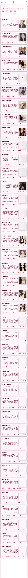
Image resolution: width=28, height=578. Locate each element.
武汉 (7, 11)
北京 (15, 8)
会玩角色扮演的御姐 (6, 290)
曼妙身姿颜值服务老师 (7, 46)
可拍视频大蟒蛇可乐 (6, 236)
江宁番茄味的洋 (5, 155)
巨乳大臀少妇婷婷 (6, 114)
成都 (19, 8)
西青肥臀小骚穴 (5, 479)
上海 (11, 8)
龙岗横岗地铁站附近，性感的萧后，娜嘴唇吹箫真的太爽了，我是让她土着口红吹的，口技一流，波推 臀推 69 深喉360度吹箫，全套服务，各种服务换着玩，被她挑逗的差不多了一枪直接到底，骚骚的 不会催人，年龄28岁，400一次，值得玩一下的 (10, 37)
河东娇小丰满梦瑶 (6, 249)
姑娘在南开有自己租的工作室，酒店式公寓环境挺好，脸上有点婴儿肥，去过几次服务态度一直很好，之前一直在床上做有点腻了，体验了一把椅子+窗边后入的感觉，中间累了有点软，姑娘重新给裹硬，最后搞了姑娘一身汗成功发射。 (10, 145)
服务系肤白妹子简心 (6, 33)
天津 (23, 8)
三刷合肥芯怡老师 (6, 168)
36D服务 (4, 533)
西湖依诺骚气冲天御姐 (7, 87)
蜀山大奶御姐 (5, 357)
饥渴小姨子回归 (5, 398)
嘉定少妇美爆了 (5, 519)
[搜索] (5, 2)
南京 (11, 11)
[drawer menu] (2, 2)
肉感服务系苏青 (5, 141)
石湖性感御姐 (5, 263)
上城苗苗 (4, 182)
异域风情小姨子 (5, 317)
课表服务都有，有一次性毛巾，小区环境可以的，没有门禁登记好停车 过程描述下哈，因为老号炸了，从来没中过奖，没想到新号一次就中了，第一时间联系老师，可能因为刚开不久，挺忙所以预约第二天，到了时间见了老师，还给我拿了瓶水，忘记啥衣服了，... (10, 307)
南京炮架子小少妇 (6, 222)
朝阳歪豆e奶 (4, 452)
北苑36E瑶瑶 (5, 276)
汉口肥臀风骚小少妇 (6, 100)
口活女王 (4, 506)
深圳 (7, 8)
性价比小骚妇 (5, 330)
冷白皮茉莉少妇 (5, 209)
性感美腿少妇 (5, 195)
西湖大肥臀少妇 (5, 438)
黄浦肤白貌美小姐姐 (6, 547)
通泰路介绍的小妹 (6, 60)
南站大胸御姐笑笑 (6, 411)
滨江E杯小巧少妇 (6, 465)
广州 (3, 8)
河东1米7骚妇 (5, 19)
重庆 (15, 11)
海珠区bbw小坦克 (6, 303)
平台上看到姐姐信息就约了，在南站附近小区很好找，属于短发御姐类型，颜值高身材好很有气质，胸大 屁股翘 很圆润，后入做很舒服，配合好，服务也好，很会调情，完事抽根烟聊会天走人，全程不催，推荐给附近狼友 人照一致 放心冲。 (10, 415)
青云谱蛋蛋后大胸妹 (6, 384)
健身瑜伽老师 (5, 492)
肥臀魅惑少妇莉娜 (6, 127)
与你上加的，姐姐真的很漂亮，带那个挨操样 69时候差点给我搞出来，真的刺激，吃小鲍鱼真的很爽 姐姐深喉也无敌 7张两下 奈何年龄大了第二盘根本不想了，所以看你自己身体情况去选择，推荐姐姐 (10, 524)
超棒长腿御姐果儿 (6, 425)
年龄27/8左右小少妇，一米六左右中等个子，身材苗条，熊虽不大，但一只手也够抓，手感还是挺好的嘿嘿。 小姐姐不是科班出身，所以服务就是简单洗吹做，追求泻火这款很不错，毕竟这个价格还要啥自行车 (10, 334)
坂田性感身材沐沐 (6, 73)
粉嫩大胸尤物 (5, 344)
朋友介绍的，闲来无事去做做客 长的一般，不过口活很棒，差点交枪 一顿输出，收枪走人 (10, 63)
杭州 (3, 11)
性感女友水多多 (5, 371)
